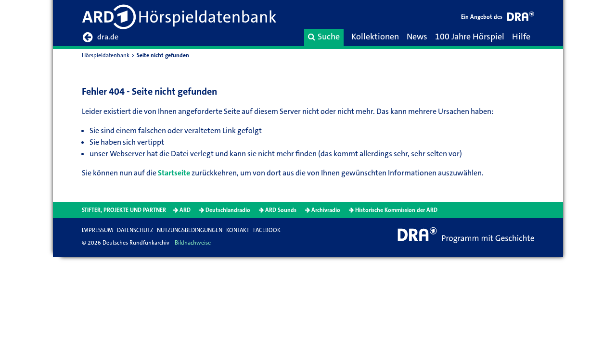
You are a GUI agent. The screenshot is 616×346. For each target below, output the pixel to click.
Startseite (174, 173)
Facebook (267, 230)
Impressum (97, 230)
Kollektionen (375, 36)
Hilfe (521, 36)
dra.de (107, 37)
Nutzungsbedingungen (189, 230)
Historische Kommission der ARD (396, 210)
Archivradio (325, 210)
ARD (185, 210)
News (417, 36)
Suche (329, 36)
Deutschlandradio (227, 210)
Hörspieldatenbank (105, 55)
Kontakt (237, 230)
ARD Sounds (280, 210)
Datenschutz (135, 230)
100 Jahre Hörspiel (469, 36)
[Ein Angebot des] (520, 18)
